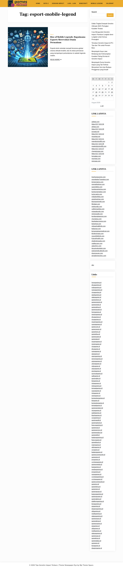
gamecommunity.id (98, 482)
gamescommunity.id (98, 454)
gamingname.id (97, 496)
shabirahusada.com (98, 241)
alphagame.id (96, 447)
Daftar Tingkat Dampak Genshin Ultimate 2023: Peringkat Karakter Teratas (102, 26)
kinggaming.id (96, 504)
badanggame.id (97, 452)
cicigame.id (95, 450)
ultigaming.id (96, 511)
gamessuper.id (97, 309)
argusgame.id (96, 368)
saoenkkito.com (97, 187)
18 (96, 92)
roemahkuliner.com (98, 184)
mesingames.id (97, 314)
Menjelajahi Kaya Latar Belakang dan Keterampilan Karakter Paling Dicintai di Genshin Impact (101, 55)
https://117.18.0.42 (98, 134)
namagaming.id (97, 290)
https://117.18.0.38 (98, 144)
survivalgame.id (97, 373)
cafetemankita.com (98, 209)
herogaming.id (96, 282)
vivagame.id (96, 346)
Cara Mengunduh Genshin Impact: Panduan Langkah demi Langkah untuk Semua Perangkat (102, 35)
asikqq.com (95, 122)
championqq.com (97, 151)
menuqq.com (96, 161)
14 (106, 89)
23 (112, 92)
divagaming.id (96, 285)
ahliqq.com (95, 126)
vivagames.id (96, 319)
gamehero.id (96, 331)
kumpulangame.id (98, 403)
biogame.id (95, 400)
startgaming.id (96, 295)
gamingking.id (96, 499)
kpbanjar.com (96, 228)
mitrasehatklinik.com (99, 226)
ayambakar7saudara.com (100, 179)
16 (112, 89)
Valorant (110, 3)
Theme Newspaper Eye (68, 565)
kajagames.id (96, 467)
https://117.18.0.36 (98, 124)
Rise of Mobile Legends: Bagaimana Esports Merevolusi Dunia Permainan (67, 40)
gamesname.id (97, 523)
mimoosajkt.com (97, 214)
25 (96, 95)
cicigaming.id (96, 418)
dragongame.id (97, 548)
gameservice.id (97, 430)
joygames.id (96, 459)
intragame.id (96, 393)
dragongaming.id (97, 509)
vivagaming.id (96, 292)
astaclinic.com (96, 246)
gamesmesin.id (97, 302)
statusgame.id (96, 297)
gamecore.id (96, 327)
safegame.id (96, 376)
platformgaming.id (98, 501)
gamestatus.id (96, 541)
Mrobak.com (96, 204)
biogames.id (96, 381)
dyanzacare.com (97, 253)
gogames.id (96, 526)
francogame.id (96, 440)
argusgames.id (97, 361)
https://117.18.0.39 (98, 129)
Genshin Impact (58, 3)
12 (99, 89)
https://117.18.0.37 (98, 149)
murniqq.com (96, 158)
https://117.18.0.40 (98, 154)
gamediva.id (96, 334)
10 (93, 89)
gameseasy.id (96, 518)
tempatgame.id (97, 405)
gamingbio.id (96, 378)
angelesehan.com (98, 199)
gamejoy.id (95, 484)
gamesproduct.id (97, 408)
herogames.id (96, 312)
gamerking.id (96, 486)
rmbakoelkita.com (98, 196)
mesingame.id (96, 344)
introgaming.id (96, 386)
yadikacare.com (97, 243)
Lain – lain (72, 3)
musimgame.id (97, 341)
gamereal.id (96, 427)
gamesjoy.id (96, 457)
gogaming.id (96, 506)
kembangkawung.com (99, 216)
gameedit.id (96, 435)
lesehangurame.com (99, 177)
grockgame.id (96, 371)
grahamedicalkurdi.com (100, 251)
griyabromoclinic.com (99, 255)
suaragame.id (96, 391)
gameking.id (96, 538)
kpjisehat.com (96, 224)
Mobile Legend (97, 3)
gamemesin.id (96, 329)
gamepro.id (95, 543)
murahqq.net (96, 136)
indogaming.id (96, 287)
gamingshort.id (97, 422)
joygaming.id (96, 472)
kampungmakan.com (99, 192)
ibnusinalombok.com (99, 248)
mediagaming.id (97, 469)
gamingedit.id (96, 420)
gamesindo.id (96, 304)
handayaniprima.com (99, 189)
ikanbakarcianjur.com (99, 221)
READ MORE (55, 59)
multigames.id (96, 531)
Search (94, 12)
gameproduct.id (97, 432)
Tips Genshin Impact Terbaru (46, 565)
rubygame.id (96, 366)
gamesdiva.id (96, 307)
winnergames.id (97, 359)
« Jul (101, 106)
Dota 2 (46, 3)
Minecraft (83, 3)
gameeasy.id (96, 536)
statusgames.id (97, 533)
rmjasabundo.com (98, 211)
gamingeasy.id (96, 491)
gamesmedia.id (97, 464)
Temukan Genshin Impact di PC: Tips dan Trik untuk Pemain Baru (102, 45)
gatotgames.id (96, 413)
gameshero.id (96, 300)
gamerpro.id (96, 489)
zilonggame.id (96, 363)
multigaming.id (97, 513)
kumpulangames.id (98, 398)
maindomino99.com (98, 141)
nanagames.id (96, 474)
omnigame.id (96, 395)
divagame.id (96, 349)
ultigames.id (96, 528)
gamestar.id (95, 339)
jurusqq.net (95, 131)
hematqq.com (96, 156)
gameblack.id (96, 442)
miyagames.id (96, 410)
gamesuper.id (96, 336)
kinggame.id (96, 545)
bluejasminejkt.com (98, 201)
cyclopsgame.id (97, 479)
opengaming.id (97, 356)
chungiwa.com (96, 219)
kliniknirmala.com (97, 233)
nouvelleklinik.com (98, 236)
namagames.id (97, 324)
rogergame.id (96, 445)
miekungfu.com (97, 206)
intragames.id (96, 383)
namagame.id (96, 351)
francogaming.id (97, 425)
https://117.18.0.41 (98, 139)
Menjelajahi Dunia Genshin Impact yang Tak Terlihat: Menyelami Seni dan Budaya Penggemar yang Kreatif (101, 66)
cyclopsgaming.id (97, 477)
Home (38, 3)
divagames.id (96, 317)
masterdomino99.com (99, 146)
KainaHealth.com (97, 238)
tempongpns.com (97, 182)
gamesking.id (96, 521)
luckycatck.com (97, 194)
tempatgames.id (97, 388)
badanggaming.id (97, 437)
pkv (93, 265)
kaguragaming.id (97, 494)
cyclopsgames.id (97, 462)
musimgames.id (97, 322)
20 (102, 92)
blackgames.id (96, 415)
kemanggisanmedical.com (100, 231)
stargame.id (96, 354)
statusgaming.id (97, 516)
